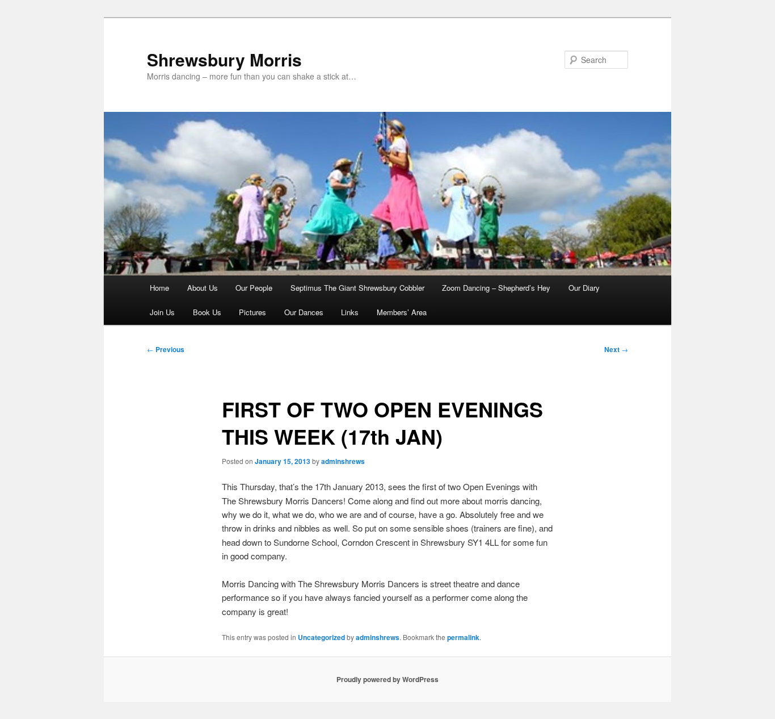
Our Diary (584, 287)
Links (350, 312)
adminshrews (343, 461)
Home (159, 287)
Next (616, 349)
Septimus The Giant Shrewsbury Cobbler (357, 287)
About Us (202, 287)
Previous (165, 349)
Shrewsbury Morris (224, 59)
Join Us (162, 312)
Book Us (207, 312)
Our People (253, 287)
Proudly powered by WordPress (387, 679)
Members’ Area (402, 312)
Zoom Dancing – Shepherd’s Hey (496, 287)
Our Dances (303, 312)
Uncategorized (321, 637)
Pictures (252, 312)
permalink (463, 637)
